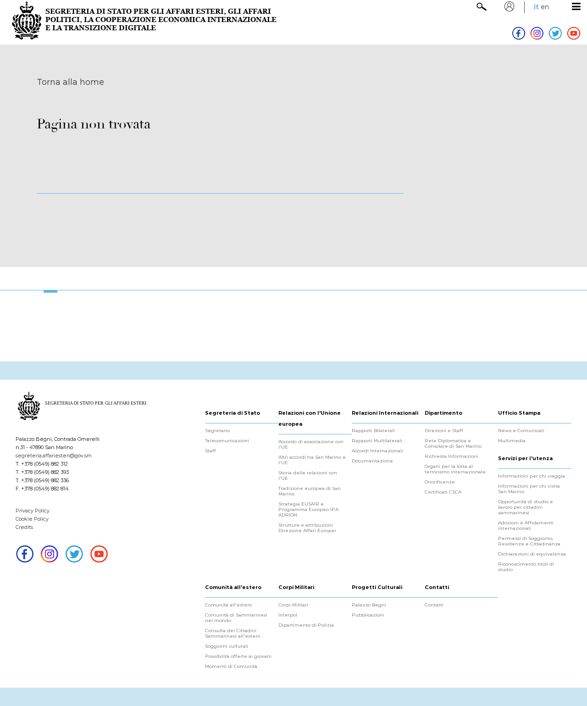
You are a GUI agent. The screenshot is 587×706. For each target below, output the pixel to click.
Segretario (217, 431)
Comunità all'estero (228, 605)
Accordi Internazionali (377, 451)
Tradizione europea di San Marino (309, 491)
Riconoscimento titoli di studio (526, 567)
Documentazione (372, 461)
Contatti (434, 605)
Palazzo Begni (369, 605)
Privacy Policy (33, 510)
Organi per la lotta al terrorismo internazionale (455, 469)
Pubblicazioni (368, 615)
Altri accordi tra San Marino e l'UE (312, 460)
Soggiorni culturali (226, 646)
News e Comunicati (521, 431)
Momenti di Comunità (231, 666)
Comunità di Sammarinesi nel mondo (236, 617)
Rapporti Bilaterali (373, 431)
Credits (24, 527)
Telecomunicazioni (227, 441)
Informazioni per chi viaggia (531, 476)
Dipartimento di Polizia (306, 625)
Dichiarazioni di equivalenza (532, 554)
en (545, 7)
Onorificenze (440, 482)
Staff (210, 451)
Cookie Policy (32, 519)
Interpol (287, 615)
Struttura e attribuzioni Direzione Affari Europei (307, 528)
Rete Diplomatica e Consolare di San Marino (453, 443)
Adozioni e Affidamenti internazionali (526, 525)
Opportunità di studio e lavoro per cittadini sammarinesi (525, 507)
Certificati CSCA (443, 492)
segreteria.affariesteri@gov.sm (54, 455)
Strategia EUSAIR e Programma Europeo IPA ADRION (308, 509)
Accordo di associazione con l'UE (310, 444)
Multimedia (512, 441)
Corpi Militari (293, 605)
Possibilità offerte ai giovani (238, 656)
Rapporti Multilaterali (377, 441)
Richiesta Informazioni (451, 456)
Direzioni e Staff (444, 431)
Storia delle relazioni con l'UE (307, 475)
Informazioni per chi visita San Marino (529, 489)
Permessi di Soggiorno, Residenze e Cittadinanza (529, 541)
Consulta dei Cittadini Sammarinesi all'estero (232, 633)
